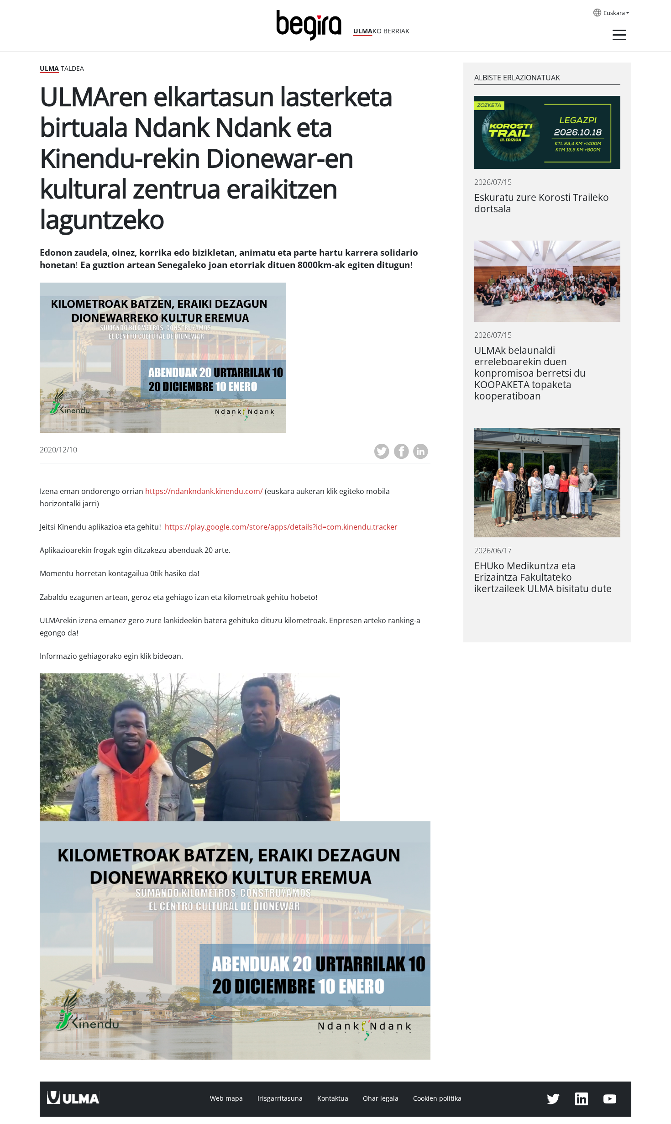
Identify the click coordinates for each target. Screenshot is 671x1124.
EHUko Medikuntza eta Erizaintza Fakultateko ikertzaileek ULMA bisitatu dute (543, 577)
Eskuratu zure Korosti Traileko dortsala (541, 203)
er (281, 527)
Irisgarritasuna (280, 1098)
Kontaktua (332, 1098)
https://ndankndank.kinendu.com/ (205, 491)
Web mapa (226, 1098)
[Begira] (312, 24)
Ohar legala (380, 1098)
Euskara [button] (614, 13)
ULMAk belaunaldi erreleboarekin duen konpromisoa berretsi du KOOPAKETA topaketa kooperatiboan (530, 373)
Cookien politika (437, 1098)
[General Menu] (619, 36)
